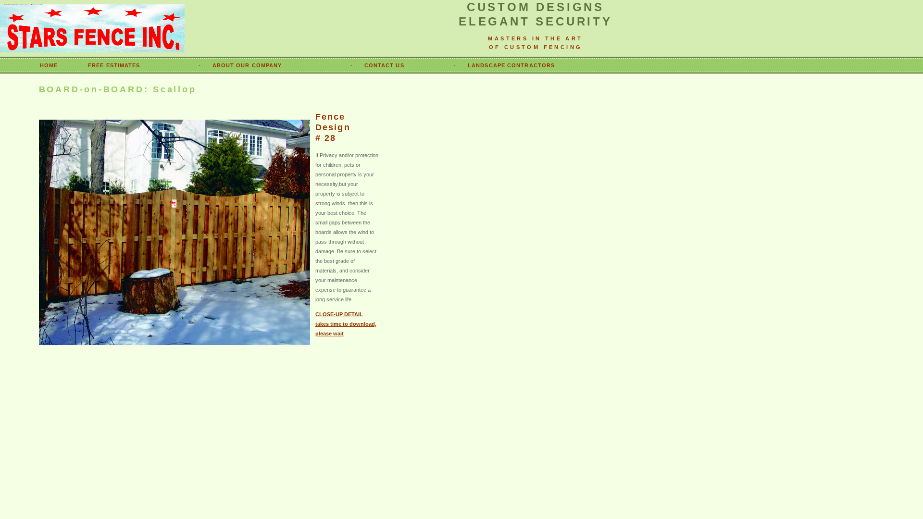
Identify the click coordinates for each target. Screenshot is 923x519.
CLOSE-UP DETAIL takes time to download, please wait (345, 323)
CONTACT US (384, 65)
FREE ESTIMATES (114, 65)
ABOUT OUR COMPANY (247, 65)
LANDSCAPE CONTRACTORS (511, 65)
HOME (49, 65)
